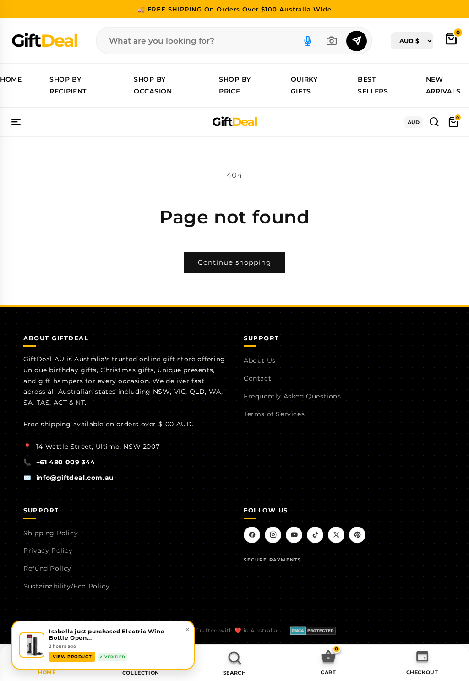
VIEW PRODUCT (72, 656)
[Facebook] (252, 535)
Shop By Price (235, 85)
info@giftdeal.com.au (75, 477)
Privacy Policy (47, 550)
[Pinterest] (357, 535)
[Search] (356, 41)
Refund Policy (47, 568)
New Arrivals (443, 85)
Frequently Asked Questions (292, 396)
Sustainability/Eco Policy (66, 586)
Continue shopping (234, 262)
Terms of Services (274, 414)
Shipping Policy (50, 533)
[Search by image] (331, 40)
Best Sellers (373, 85)
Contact (257, 378)
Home (11, 79)
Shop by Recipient (68, 85)
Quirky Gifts (304, 85)
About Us (260, 360)
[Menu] (16, 122)
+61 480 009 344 (65, 462)
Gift (44, 40)
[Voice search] (308, 40)
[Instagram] (273, 535)
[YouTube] (294, 535)
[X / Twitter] (336, 535)
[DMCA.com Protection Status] (313, 630)
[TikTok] (315, 535)
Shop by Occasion (153, 85)
